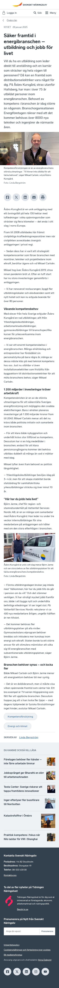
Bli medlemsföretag (13, 955)
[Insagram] (36, 971)
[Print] (43, 197)
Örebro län (12, 20)
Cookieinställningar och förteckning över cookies (27, 950)
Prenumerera (47, 931)
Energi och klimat (17, 726)
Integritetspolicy (12, 945)
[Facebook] (7, 197)
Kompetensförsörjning (20, 716)
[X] (16, 197)
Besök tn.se (22, 909)
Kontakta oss (10, 875)
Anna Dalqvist (44, 960)
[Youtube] (45, 971)
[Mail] (34, 197)
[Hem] (29, 4)
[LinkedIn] (25, 197)
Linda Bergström (28, 737)
